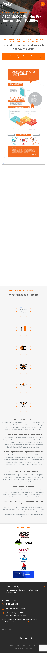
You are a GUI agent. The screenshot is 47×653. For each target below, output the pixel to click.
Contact (28, 622)
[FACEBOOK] (15, 638)
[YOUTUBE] (26, 638)
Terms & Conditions (17, 645)
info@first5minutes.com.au (16, 609)
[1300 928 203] (43, 4)
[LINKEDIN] (21, 638)
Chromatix (19, 648)
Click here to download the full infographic (21, 57)
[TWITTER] (31, 638)
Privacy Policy (32, 645)
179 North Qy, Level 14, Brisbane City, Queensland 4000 (18, 614)
